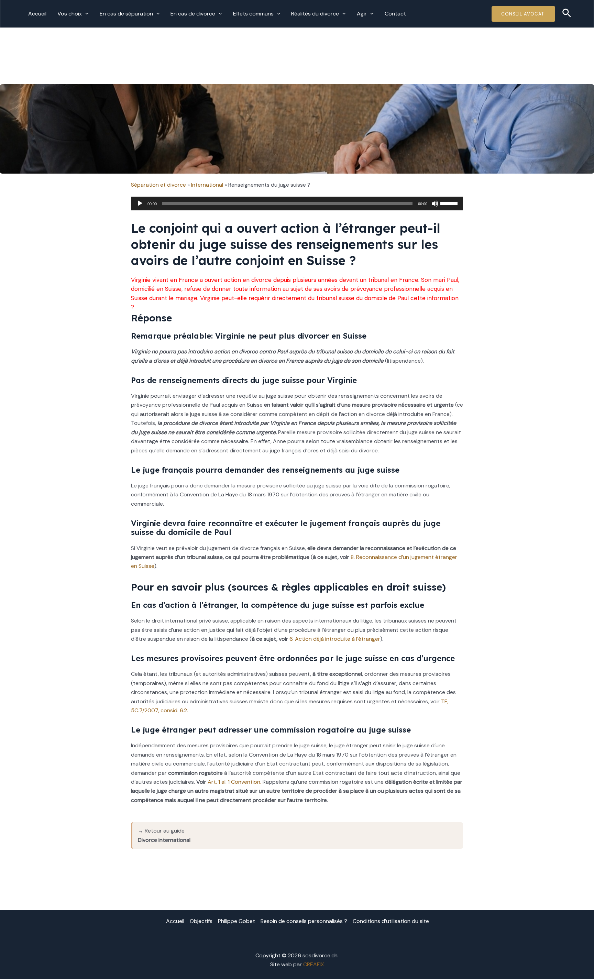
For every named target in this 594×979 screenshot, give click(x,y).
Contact (395, 13)
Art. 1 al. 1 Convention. (234, 781)
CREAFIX (313, 964)
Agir (362, 13)
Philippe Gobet (236, 921)
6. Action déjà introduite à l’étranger (334, 638)
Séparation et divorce (158, 184)
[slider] (450, 203)
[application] (85, 14)
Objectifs (201, 921)
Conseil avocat (523, 14)
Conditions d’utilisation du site (391, 921)
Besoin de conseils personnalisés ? (304, 921)
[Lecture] (139, 203)
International (207, 184)
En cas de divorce (192, 13)
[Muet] (434, 203)
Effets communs (253, 13)
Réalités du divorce (315, 13)
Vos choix (69, 13)
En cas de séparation (126, 13)
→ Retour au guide (164, 835)
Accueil (37, 13)
